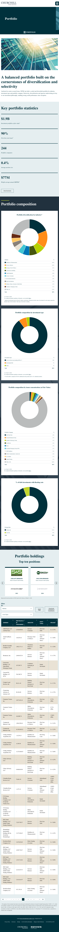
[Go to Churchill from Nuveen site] (23, 927)
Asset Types (17, 614)
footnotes (8, 191)
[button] (57, 3)
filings (30, 298)
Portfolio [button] (30, 32)
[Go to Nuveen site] (36, 927)
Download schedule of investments (51, 610)
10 (28, 899)
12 (34, 899)
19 (40, 899)
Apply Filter (39, 609)
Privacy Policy (7, 921)
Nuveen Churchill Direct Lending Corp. (27, 918)
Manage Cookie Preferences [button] (39, 921)
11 (31, 899)
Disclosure (14, 921)
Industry (17, 608)
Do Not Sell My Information (27, 921)
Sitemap (18, 921)
